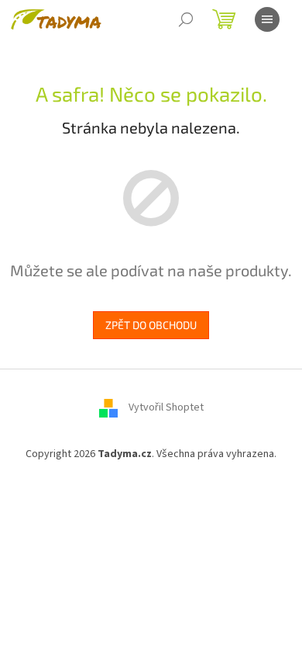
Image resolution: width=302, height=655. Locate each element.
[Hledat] (185, 19)
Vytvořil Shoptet (166, 407)
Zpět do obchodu (151, 324)
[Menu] (267, 19)
